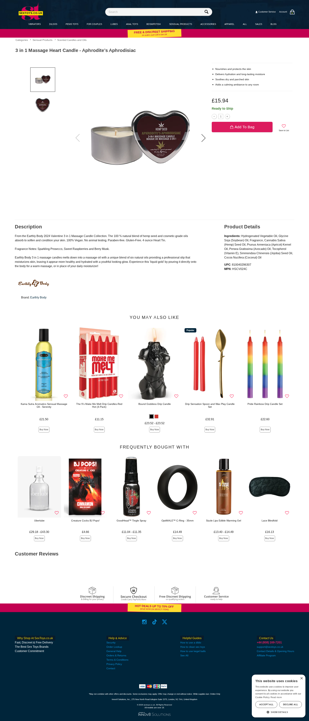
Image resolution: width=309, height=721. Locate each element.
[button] (203, 138)
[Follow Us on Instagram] (144, 622)
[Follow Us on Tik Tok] (154, 622)
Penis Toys (72, 24)
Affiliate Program (266, 655)
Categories (22, 40)
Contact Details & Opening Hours (275, 651)
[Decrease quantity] (214, 116)
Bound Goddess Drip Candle (154, 404)
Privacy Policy (114, 664)
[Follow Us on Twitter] (164, 622)
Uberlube (39, 520)
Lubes (114, 24)
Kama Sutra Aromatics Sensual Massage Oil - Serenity (44, 405)
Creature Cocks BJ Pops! (85, 520)
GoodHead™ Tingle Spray (131, 520)
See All (184, 655)
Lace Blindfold (270, 520)
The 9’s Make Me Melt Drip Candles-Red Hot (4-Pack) (99, 405)
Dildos (53, 24)
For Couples (94, 24)
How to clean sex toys (192, 646)
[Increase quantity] (227, 116)
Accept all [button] (266, 704)
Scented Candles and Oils (72, 40)
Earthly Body (38, 297)
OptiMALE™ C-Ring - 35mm (177, 520)
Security (111, 642)
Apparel (229, 24)
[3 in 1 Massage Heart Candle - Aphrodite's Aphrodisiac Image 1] (140, 138)
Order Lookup (114, 646)
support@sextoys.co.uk (270, 646)
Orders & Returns (116, 655)
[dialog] (278, 696)
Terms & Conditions (117, 659)
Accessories (208, 24)
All (245, 24)
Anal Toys (132, 24)
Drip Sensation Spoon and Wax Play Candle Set (210, 405)
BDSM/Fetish (153, 24)
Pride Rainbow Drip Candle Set (265, 404)
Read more (276, 697)
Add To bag (244, 127)
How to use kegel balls (193, 651)
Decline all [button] (290, 704)
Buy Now (44, 429)
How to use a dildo (190, 642)
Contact (110, 668)
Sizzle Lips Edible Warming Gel (223, 520)
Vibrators (34, 24)
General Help (113, 651)
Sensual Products (180, 24)
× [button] (301, 678)
